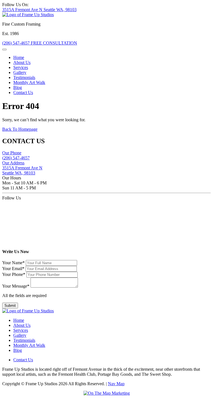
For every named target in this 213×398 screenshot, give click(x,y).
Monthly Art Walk (29, 82)
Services (20, 67)
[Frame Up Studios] (28, 14)
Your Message (15, 286)
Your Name (13, 262)
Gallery (19, 72)
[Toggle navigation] (4, 49)
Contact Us (23, 92)
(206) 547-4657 (16, 43)
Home (18, 57)
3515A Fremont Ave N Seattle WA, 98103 (39, 9)
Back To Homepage (19, 129)
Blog (17, 87)
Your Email (13, 268)
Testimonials (24, 77)
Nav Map (116, 383)
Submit (10, 305)
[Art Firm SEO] (106, 393)
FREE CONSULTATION (54, 43)
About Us (22, 62)
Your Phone (13, 274)
